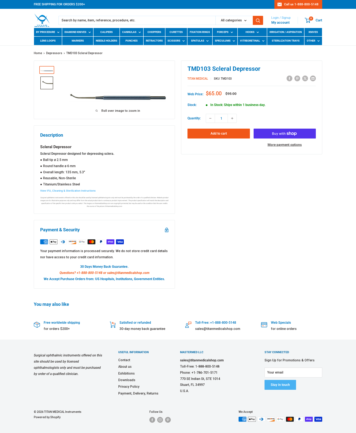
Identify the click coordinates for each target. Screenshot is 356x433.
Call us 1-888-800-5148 (301, 4)
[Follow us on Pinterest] (168, 420)
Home (38, 53)
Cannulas (129, 32)
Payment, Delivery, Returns (138, 393)
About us (125, 367)
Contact (124, 360)
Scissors (173, 40)
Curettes (176, 32)
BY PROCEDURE (45, 32)
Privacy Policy (128, 387)
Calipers (106, 32)
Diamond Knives (75, 32)
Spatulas (197, 40)
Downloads (126, 380)
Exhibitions (126, 373)
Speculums (223, 40)
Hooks (250, 32)
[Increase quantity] (232, 118)
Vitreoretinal (250, 40)
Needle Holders (106, 40)
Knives (313, 32)
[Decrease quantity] (210, 118)
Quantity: (194, 118)
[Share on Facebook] (289, 78)
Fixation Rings (200, 32)
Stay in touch (280, 385)
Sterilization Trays (286, 40)
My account (280, 22)
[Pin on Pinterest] (297, 78)
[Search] (258, 20)
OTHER (311, 40)
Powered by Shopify (47, 417)
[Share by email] (313, 78)
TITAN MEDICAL (197, 78)
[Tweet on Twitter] (305, 78)
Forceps (222, 32)
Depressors (54, 53)
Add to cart (219, 133)
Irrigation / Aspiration (285, 32)
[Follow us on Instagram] (160, 420)
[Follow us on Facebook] (152, 420)
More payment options (285, 145)
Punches (131, 40)
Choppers (154, 32)
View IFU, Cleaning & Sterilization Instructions (68, 190)
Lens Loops (48, 40)
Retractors (154, 40)
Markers (78, 40)
